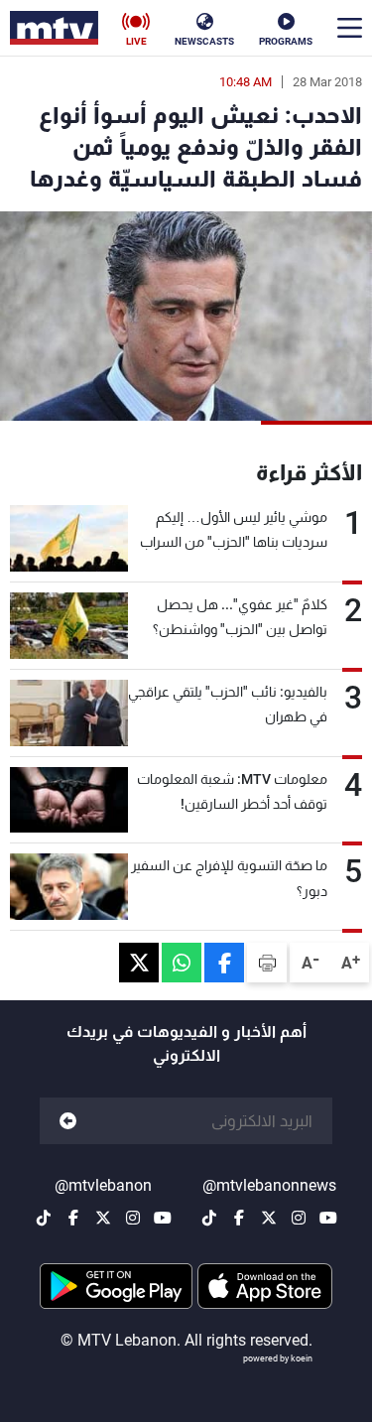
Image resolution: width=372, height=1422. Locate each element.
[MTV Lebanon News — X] (269, 1217)
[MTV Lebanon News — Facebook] (239, 1217)
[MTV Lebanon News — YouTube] (328, 1217)
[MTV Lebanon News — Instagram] (298, 1217)
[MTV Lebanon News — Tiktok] (209, 1217)
